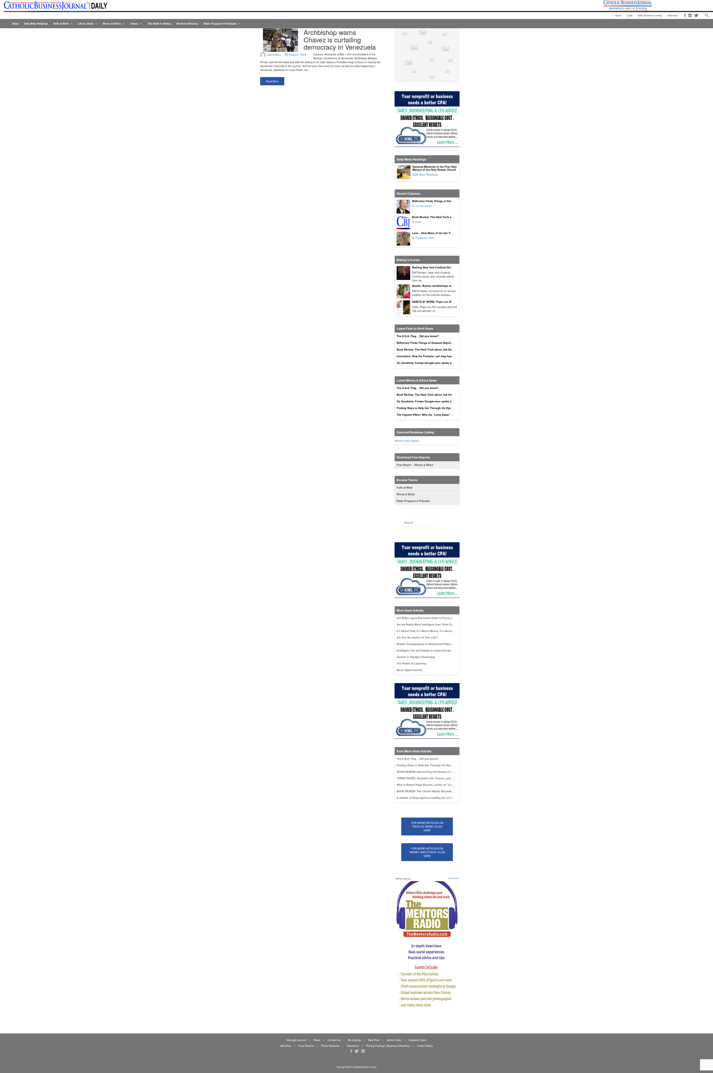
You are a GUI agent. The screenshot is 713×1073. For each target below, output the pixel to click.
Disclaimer (353, 1046)
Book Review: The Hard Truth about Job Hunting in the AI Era (451, 217)
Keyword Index (417, 1040)
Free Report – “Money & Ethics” (415, 465)
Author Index (394, 1040)
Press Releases (330, 1046)
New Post (373, 1040)
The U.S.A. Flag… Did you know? (418, 336)
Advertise (672, 15)
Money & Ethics (112, 23)
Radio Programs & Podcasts (220, 23)
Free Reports (306, 1046)
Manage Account (297, 1040)
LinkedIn (690, 15)
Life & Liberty (85, 23)
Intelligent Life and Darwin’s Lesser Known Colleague (431, 650)
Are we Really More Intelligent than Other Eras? (427, 624)
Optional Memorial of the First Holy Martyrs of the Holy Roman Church (434, 168)
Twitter (696, 15)
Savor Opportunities (409, 670)
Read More (272, 81)
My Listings (354, 1040)
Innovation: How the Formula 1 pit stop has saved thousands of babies (442, 356)
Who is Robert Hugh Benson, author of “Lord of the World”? (435, 785)
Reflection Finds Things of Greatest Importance (442, 201)
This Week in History (159, 23)
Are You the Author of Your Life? (417, 637)
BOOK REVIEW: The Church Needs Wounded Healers (430, 791)
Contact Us (334, 1040)
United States (425, 1046)
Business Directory (187, 23)
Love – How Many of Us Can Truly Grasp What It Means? (448, 233)
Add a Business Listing (650, 15)
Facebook (685, 15)
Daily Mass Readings (36, 23)
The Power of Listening (411, 663)
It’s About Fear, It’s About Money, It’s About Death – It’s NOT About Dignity (444, 631)
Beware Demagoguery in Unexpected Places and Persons (433, 644)
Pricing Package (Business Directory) (388, 1046)
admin (418, 221)
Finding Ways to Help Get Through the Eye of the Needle (433, 408)
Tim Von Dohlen (423, 206)
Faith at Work (61, 23)
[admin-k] (403, 223)
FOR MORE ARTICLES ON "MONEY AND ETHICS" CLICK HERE (427, 852)
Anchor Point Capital (407, 441)
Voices (134, 23)
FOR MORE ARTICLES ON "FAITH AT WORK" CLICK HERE (427, 826)
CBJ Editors (274, 54)
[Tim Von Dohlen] (403, 207)
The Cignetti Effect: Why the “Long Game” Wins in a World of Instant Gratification (448, 414)
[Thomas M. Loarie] (403, 239)
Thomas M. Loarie (424, 237)
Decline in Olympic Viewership (416, 657)
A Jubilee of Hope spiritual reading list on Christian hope (433, 798)
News (15, 23)
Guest (618, 15)
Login (629, 15)
